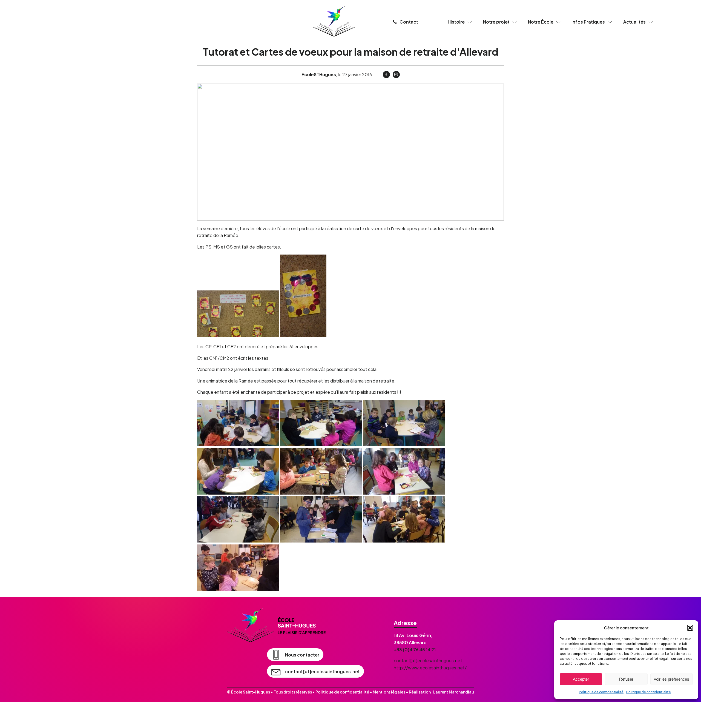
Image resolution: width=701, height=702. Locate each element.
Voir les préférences (671, 679)
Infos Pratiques (588, 22)
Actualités (634, 22)
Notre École (540, 22)
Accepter (581, 679)
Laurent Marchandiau (453, 691)
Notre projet (496, 22)
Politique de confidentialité (601, 692)
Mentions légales (389, 691)
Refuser (626, 679)
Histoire (456, 22)
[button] (690, 627)
